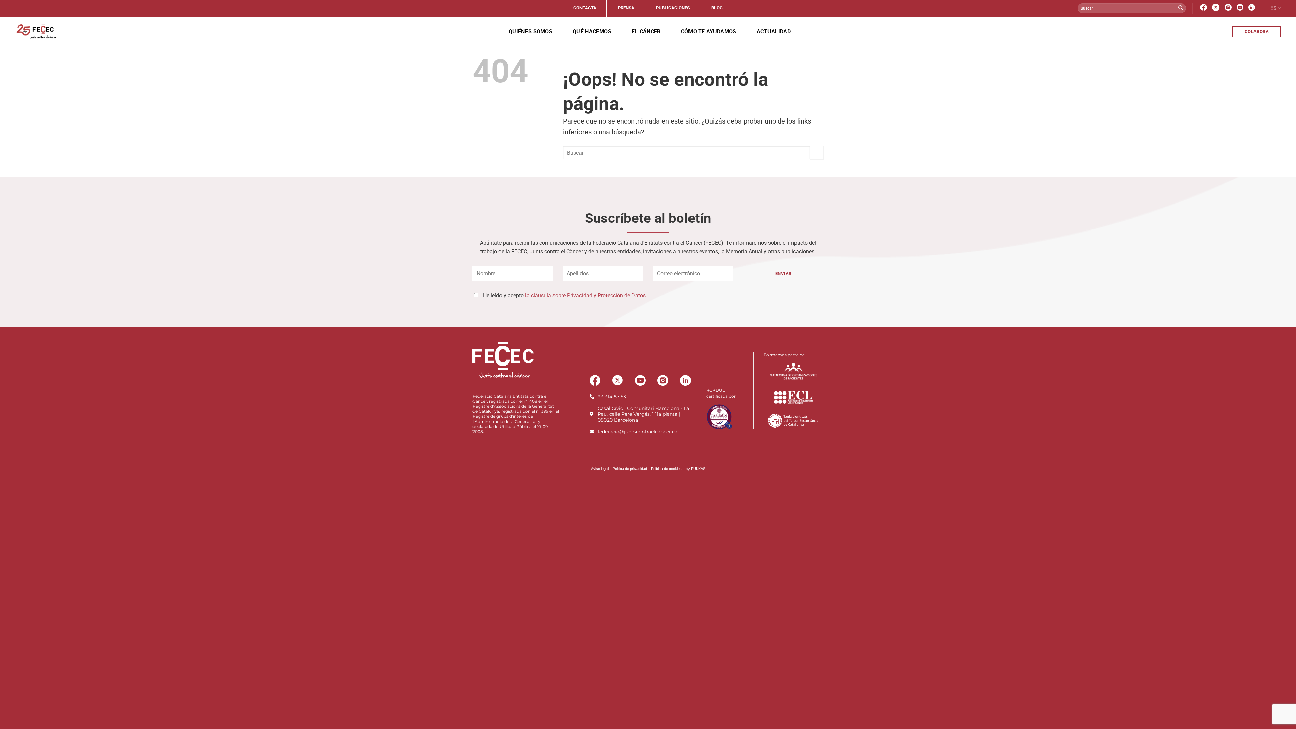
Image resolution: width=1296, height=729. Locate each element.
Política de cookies (666, 469)
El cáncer (646, 31)
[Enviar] (1181, 8)
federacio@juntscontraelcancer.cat (638, 432)
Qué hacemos (592, 31)
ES (1273, 8)
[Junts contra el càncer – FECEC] (36, 31)
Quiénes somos (530, 31)
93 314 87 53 (612, 397)
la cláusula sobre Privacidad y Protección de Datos (585, 295)
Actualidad (774, 31)
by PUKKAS (695, 469)
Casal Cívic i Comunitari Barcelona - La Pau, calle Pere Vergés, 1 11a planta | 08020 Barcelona (643, 414)
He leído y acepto (564, 295)
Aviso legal (600, 469)
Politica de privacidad (630, 469)
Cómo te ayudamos (708, 31)
